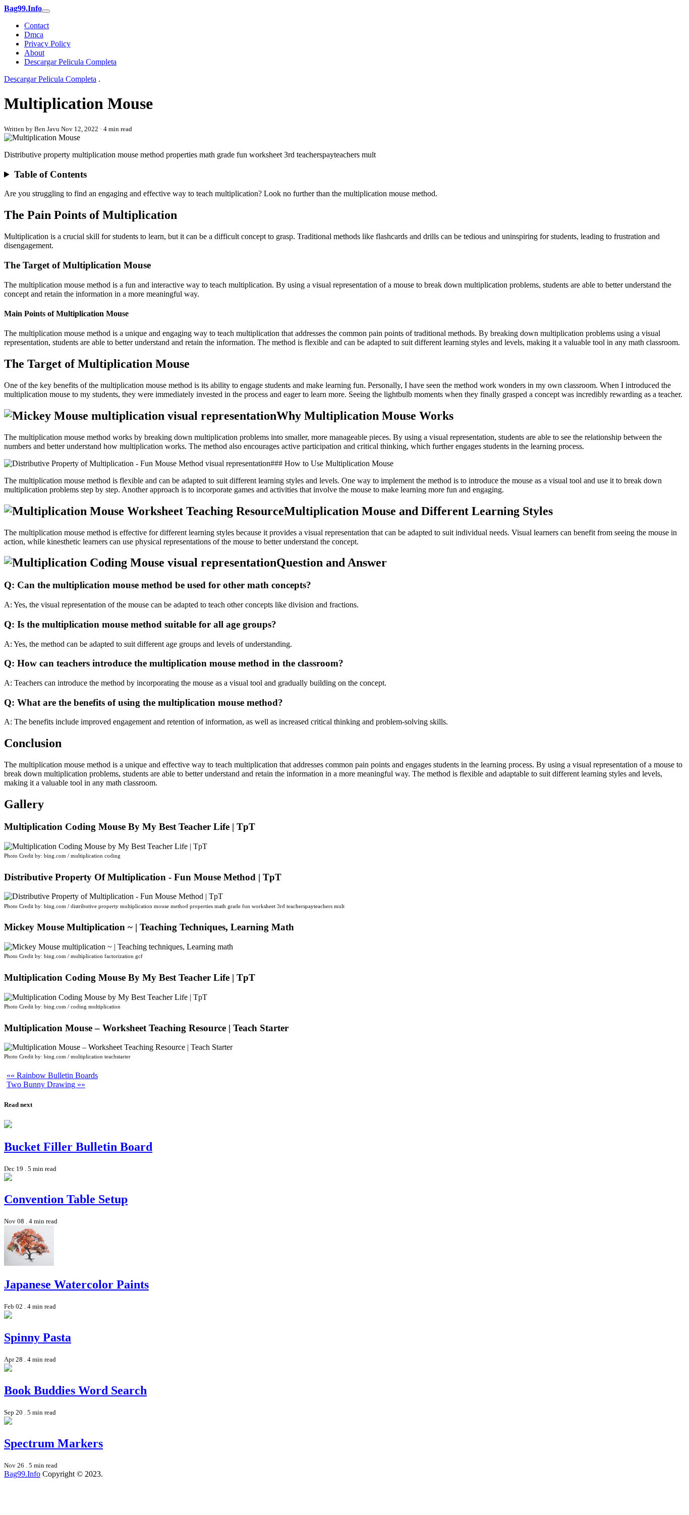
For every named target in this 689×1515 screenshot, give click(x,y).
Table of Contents (50, 174)
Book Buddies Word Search (75, 1390)
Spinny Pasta (37, 1337)
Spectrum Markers (53, 1443)
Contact (36, 25)
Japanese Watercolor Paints (76, 1284)
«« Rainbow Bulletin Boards (52, 1075)
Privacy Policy (47, 43)
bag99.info (22, 1474)
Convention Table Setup (66, 1199)
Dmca (33, 34)
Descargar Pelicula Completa (70, 62)
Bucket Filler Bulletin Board (78, 1146)
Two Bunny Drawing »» (46, 1084)
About (34, 52)
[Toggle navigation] (46, 11)
